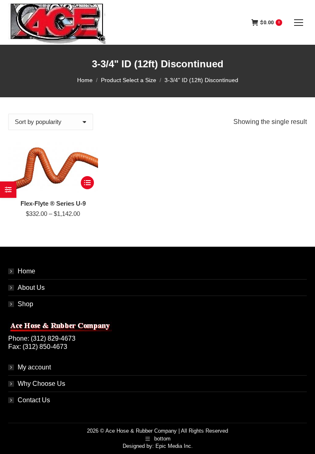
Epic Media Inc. (174, 446)
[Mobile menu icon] (298, 22)
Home (26, 271)
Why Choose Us (41, 383)
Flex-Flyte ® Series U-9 (53, 203)
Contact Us (34, 400)
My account (34, 367)
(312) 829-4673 (53, 338)
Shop (25, 303)
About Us (31, 287)
